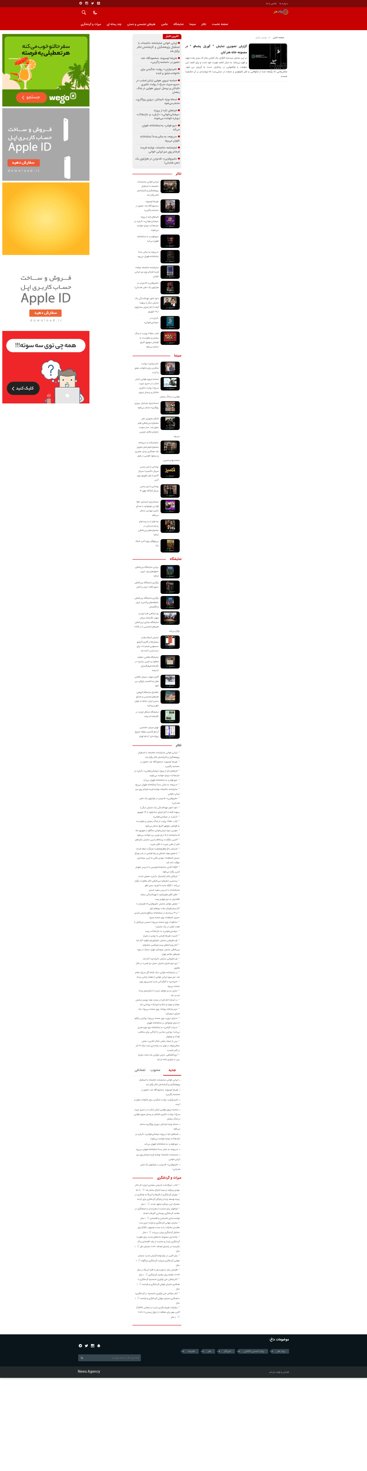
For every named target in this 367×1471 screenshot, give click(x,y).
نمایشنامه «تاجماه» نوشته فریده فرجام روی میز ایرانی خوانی (160, 150)
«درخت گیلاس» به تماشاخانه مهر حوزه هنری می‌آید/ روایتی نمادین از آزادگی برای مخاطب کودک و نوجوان (159, 1032)
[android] (98, 1345)
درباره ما (283, 4)
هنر (209, 1351)
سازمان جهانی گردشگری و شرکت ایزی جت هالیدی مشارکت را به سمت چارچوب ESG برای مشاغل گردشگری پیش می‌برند (159, 1227)
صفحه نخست (220, 24)
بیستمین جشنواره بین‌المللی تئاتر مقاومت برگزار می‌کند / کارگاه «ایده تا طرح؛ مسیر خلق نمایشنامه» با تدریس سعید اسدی (157, 885)
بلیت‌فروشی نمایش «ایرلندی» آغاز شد (160, 959)
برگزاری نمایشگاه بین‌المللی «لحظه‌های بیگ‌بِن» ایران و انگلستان (147, 602)
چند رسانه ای (114, 24)
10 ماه (138, 1190)
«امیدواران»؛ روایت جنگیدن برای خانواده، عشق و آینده (160, 71)
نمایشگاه (178, 24)
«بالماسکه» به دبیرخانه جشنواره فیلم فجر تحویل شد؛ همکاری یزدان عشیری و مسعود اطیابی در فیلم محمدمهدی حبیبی (157, 451)
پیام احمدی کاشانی (254, 1351)
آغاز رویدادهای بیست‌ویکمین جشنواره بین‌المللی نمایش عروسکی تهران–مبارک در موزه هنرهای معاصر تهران (158, 949)
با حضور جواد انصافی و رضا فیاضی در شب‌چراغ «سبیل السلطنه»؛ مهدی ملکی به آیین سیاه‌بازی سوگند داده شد (157, 858)
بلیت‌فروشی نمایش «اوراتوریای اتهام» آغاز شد (157, 940)
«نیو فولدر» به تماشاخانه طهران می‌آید (161, 127)
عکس (164, 24)
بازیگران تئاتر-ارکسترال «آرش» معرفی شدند (158, 876)
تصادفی (140, 1070)
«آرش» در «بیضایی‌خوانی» (165, 817)
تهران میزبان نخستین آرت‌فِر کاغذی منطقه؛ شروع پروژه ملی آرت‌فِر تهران (147, 732)
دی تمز (272, 1372)
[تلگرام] (81, 3)
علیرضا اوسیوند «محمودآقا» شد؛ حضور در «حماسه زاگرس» (160, 60)
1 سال (144, 1204)
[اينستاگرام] (86, 3)
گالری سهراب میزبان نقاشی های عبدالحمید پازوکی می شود (147, 681)
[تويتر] (92, 3)
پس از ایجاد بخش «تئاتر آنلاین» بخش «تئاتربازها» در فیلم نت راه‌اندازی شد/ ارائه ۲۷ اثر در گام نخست (158, 1045)
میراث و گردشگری (91, 24)
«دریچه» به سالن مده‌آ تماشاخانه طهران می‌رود (160, 139)
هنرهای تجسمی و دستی (141, 24)
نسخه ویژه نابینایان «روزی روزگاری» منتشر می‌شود (158, 101)
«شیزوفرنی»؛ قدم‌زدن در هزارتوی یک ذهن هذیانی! (157, 161)
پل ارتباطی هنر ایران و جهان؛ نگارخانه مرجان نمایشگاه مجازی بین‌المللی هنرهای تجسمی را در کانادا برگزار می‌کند (157, 622)
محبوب (155, 1070)
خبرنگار (227, 1351)
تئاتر (203, 24)
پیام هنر (281, 1351)
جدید (172, 1070)
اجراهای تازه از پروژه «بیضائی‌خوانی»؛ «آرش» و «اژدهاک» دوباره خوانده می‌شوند (158, 114)
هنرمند (191, 1351)
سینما (192, 24)
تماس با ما (271, 4)
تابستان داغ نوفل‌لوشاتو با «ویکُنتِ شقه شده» (157, 849)
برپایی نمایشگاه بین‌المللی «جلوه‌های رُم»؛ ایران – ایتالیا (147, 571)
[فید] (98, 3)
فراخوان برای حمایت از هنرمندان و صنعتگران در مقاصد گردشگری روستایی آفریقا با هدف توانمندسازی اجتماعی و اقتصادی (157, 1213)
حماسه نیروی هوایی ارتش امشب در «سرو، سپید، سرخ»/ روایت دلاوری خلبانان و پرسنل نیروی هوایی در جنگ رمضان (158, 86)
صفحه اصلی (278, 38)
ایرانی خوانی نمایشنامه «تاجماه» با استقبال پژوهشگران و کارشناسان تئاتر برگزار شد (158, 47)
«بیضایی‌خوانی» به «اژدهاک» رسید (161, 931)
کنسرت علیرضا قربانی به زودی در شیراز (160, 936)
